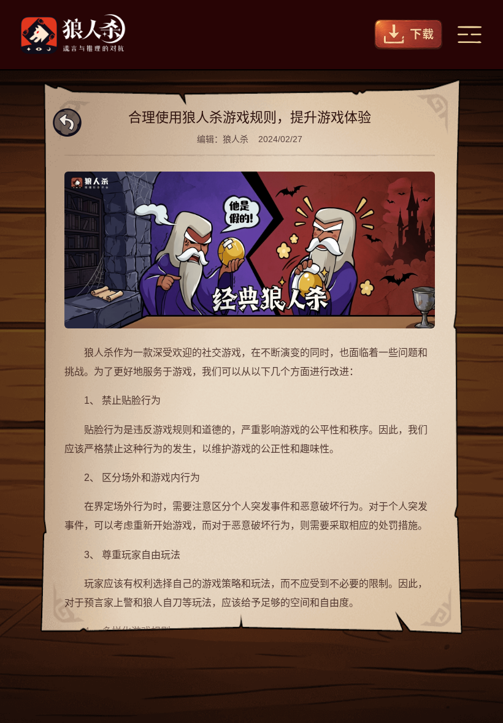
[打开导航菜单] (469, 34)
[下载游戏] (408, 34)
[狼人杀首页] (73, 35)
